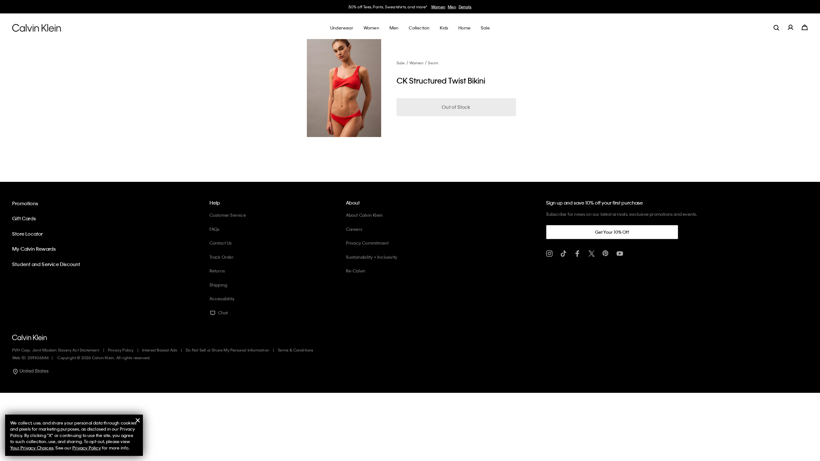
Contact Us (220, 243)
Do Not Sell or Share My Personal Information (227, 349)
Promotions (25, 203)
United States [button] (33, 371)
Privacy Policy (121, 349)
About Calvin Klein (364, 215)
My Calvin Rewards (34, 249)
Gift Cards (24, 218)
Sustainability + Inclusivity (372, 257)
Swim (433, 62)
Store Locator (27, 233)
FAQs (214, 229)
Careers (354, 229)
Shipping (218, 284)
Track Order (221, 257)
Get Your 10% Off (612, 232)
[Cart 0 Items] (804, 27)
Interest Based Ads (159, 349)
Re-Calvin (356, 270)
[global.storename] (36, 27)
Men (452, 6)
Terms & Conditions (296, 349)
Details (465, 6)
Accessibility (222, 298)
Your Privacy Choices (31, 447)
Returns (217, 270)
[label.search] (776, 27)
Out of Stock (456, 107)
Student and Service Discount (46, 264)
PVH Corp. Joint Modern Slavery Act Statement (55, 349)
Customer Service (227, 215)
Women (438, 6)
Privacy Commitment (367, 243)
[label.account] (790, 27)
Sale (401, 62)
